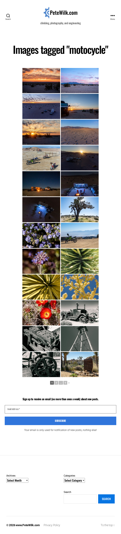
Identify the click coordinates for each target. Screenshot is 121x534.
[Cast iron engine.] (41, 338)
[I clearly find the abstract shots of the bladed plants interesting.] (41, 287)
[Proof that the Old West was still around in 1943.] (80, 364)
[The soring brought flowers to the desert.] (41, 235)
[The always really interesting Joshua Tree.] (80, 209)
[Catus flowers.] (41, 312)
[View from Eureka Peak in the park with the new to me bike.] (80, 235)
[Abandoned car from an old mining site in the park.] (80, 312)
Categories (69, 475)
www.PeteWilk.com (28, 525)
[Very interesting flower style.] (41, 261)
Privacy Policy (52, 525)
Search (67, 492)
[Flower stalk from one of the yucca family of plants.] (80, 287)
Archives (10, 475)
